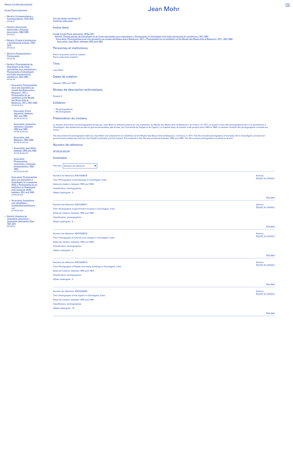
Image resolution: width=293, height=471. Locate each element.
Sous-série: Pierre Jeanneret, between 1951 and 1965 (23, 113)
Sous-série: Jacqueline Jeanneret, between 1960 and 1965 (25, 126)
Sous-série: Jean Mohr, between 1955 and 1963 (80, 42)
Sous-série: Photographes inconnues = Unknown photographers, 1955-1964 (25, 164)
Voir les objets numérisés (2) (67, 19)
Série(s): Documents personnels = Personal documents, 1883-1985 (18, 29)
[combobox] (80, 165)
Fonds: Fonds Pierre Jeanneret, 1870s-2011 (73, 34)
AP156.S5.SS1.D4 (61, 151)
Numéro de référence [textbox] (74, 166)
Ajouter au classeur (265, 178)
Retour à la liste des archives (18, 5)
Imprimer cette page (63, 21)
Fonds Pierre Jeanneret (16, 10)
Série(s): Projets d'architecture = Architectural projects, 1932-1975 (21, 43)
